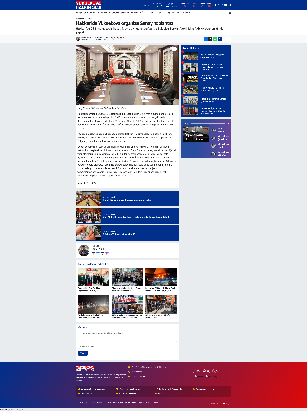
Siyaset (108, 402)
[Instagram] (107, 254)
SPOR (161, 12)
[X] (199, 371)
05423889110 (137, 372)
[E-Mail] (93, 254)
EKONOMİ (114, 12)
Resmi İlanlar (118, 402)
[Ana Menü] (230, 12)
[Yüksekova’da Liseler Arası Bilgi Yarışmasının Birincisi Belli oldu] (213, 145)
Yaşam (127, 402)
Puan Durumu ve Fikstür (205, 389)
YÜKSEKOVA (82, 12)
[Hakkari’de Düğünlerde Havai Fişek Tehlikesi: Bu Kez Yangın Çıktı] (161, 277)
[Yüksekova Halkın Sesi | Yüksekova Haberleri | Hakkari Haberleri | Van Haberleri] (88, 4)
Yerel (89, 18)
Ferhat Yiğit (98, 248)
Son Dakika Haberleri (127, 394)
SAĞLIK (153, 12)
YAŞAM (170, 12)
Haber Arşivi (162, 394)
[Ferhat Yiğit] (83, 250)
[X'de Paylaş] (210, 39)
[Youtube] (208, 371)
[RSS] (217, 371)
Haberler (80, 18)
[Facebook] (98, 254)
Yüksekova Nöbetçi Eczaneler (93, 389)
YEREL (93, 12)
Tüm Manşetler (87, 394)
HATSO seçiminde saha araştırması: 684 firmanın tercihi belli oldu (127, 316)
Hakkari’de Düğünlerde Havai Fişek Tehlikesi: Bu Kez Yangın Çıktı (160, 289)
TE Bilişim (227, 403)
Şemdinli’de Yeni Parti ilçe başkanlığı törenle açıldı (89, 289)
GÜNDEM (102, 12)
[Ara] (230, 5)
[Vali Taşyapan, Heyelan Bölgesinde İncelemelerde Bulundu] (213, 130)
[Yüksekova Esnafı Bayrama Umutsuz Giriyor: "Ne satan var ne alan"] (213, 153)
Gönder (83, 353)
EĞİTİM (143, 12)
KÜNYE (155, 402)
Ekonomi (92, 402)
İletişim (148, 402)
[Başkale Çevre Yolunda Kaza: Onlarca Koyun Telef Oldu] (93, 304)
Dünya (78, 402)
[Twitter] (102, 254)
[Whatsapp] (213, 371)
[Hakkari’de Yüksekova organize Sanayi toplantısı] (127, 75)
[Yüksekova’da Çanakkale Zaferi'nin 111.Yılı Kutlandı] (213, 138)
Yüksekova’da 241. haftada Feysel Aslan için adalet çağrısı (126, 289)
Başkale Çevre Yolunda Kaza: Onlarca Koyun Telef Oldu (90, 316)
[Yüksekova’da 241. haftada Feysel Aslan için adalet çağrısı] (127, 277)
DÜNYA (134, 12)
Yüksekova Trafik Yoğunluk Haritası (171, 389)
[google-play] (211, 376)
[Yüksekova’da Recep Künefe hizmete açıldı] (161, 304)
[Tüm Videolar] (228, 123)
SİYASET (125, 12)
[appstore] (199, 376)
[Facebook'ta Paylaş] (206, 39)
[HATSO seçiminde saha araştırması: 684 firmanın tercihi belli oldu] (127, 304)
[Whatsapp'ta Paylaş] (215, 39)
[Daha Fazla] (220, 39)
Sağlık (134, 402)
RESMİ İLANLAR (183, 12)
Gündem (100, 402)
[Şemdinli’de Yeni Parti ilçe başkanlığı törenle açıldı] (93, 277)
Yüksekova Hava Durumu (130, 389)
